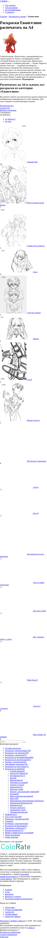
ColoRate (4, 1)
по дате (8, 121)
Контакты (9, 894)
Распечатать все (7, 106)
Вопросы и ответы (13, 896)
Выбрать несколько (8, 110)
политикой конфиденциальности (14, 875)
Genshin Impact (11, 914)
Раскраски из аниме (17, 16)
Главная (3, 16)
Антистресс (10, 907)
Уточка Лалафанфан (13, 910)
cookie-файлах (6, 879)
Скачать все (5, 108)
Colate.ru (31, 928)
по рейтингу (10, 119)
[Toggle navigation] (9, 1)
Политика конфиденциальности (18, 899)
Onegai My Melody (13, 916)
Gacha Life (9, 912)
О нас (7, 892)
